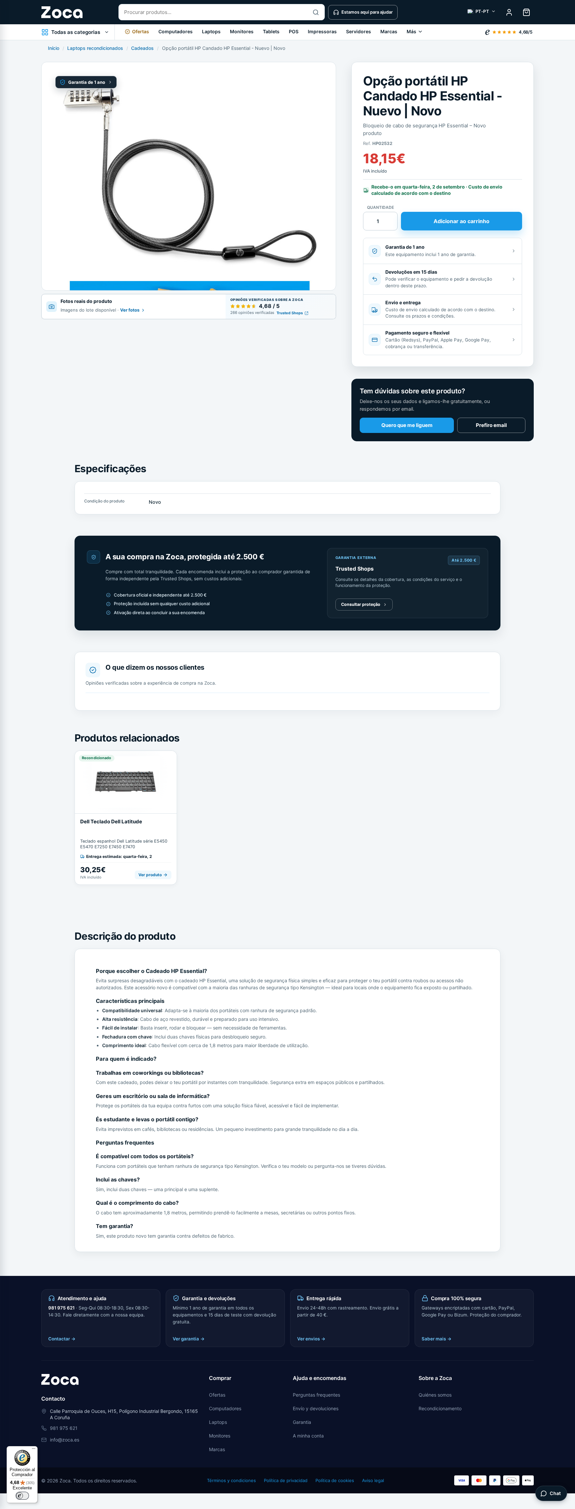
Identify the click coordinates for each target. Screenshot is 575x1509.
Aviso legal (373, 1480)
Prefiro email (491, 425)
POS (293, 31)
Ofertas (217, 1395)
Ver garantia (189, 1338)
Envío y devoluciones (315, 1408)
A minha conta (308, 1436)
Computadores (175, 31)
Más (411, 31)
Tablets (271, 31)
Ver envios (311, 1338)
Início (53, 48)
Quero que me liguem (407, 425)
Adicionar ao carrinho (461, 221)
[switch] (22, 1496)
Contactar (62, 1338)
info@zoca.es (64, 1439)
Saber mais (437, 1338)
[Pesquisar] (315, 12)
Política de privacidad (285, 1480)
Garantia (302, 1422)
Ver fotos (129, 310)
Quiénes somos (435, 1395)
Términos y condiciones (231, 1480)
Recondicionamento (440, 1408)
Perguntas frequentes (316, 1395)
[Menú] (34, 1450)
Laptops (211, 31)
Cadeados (142, 48)
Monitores (242, 31)
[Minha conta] (509, 12)
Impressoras (322, 31)
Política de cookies (334, 1480)
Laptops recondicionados (95, 48)
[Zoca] (62, 12)
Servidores (358, 31)
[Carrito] (526, 12)
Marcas (388, 31)
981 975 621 (61, 1307)
